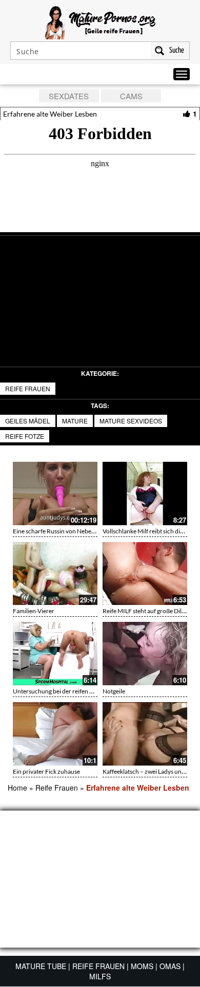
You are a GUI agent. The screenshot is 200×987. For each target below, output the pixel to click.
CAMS (131, 96)
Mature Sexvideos (130, 420)
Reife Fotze (24, 436)
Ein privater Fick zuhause (46, 771)
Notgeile (114, 691)
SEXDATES (69, 96)
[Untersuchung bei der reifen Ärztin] (55, 653)
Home (17, 787)
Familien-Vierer (33, 611)
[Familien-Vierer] (55, 573)
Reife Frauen (27, 388)
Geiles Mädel (27, 420)
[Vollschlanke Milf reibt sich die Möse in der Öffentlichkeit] (145, 493)
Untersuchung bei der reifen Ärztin (59, 691)
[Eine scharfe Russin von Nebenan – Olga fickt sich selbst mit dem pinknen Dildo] (55, 493)
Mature (75, 420)
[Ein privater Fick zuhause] (55, 734)
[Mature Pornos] (100, 21)
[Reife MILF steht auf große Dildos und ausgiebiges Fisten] (145, 573)
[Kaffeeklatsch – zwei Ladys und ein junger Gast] (145, 734)
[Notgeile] (145, 653)
